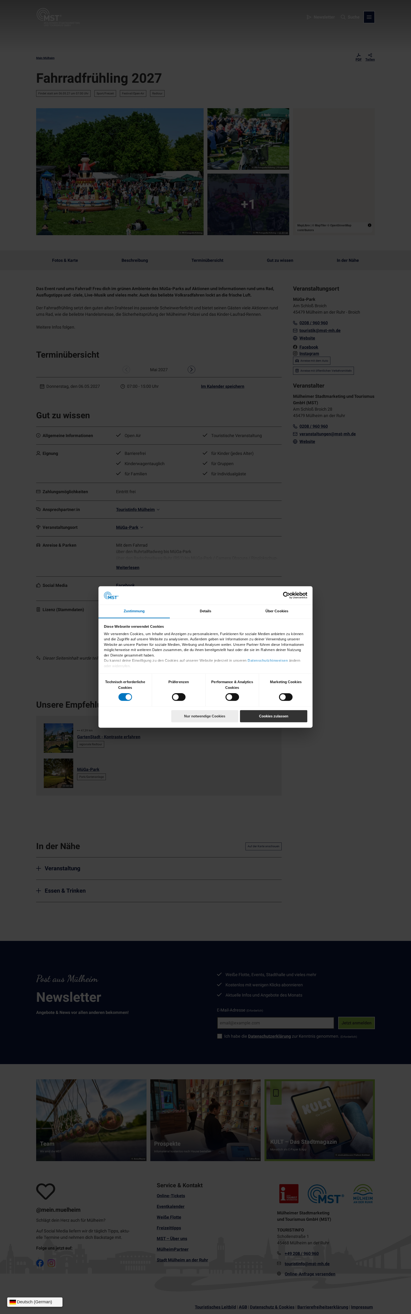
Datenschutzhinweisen (268, 661)
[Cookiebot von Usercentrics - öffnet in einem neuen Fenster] (286, 595)
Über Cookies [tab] (276, 611)
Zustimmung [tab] (134, 611)
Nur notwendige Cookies (204, 716)
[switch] (179, 697)
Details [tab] (205, 611)
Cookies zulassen (273, 716)
